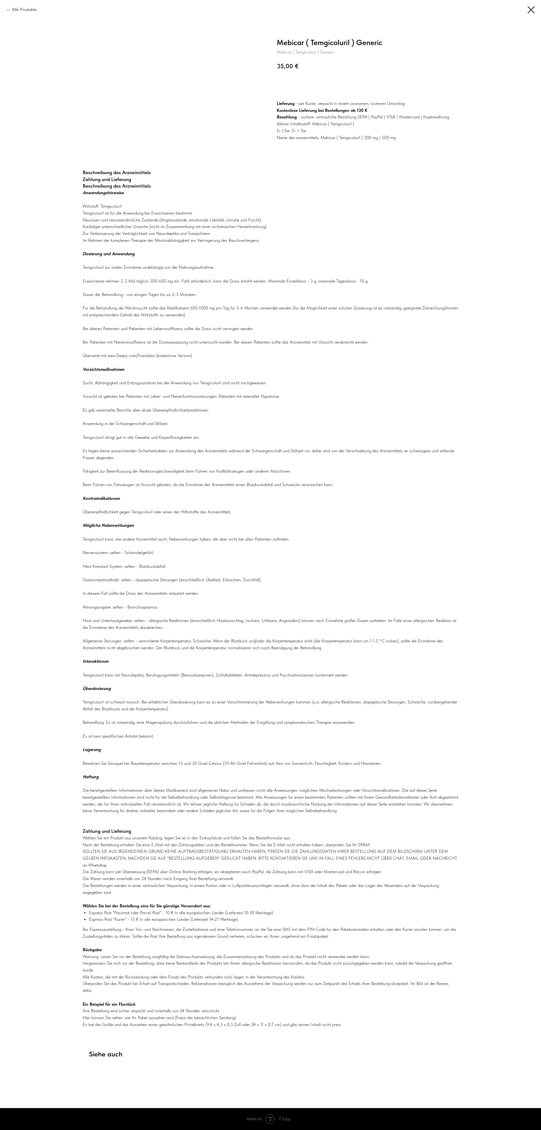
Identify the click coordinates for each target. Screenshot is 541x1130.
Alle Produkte (24, 9)
